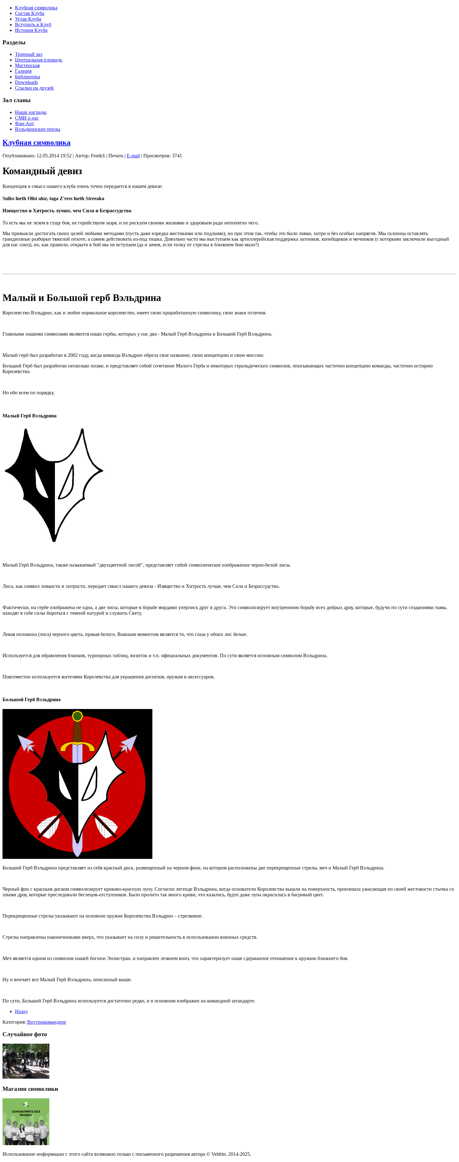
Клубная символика (36, 7)
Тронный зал (28, 54)
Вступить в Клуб (33, 24)
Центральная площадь (38, 59)
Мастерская (27, 65)
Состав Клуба (29, 13)
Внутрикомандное (46, 1022)
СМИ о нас (27, 118)
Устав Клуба (28, 19)
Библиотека (27, 76)
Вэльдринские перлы (37, 129)
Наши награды (31, 112)
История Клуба (31, 30)
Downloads (26, 82)
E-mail (133, 155)
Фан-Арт (24, 123)
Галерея (23, 71)
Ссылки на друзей (34, 88)
